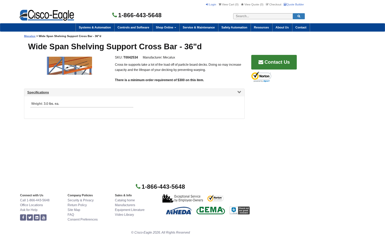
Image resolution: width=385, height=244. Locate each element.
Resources (261, 27)
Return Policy (77, 205)
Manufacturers (125, 205)
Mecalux (29, 36)
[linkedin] (37, 217)
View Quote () (253, 4)
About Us (282, 27)
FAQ (71, 214)
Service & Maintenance (199, 27)
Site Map (74, 210)
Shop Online (165, 27)
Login (212, 4)
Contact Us (277, 62)
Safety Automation (234, 27)
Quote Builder (295, 4)
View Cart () (230, 4)
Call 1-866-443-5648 (35, 200)
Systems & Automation (95, 27)
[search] (299, 16)
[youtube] (44, 217)
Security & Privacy (81, 200)
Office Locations (31, 205)
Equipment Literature (130, 210)
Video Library (124, 214)
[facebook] (23, 217)
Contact (300, 27)
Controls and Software (133, 27)
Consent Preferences (83, 219)
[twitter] (30, 217)
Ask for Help (28, 210)
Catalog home (125, 200)
